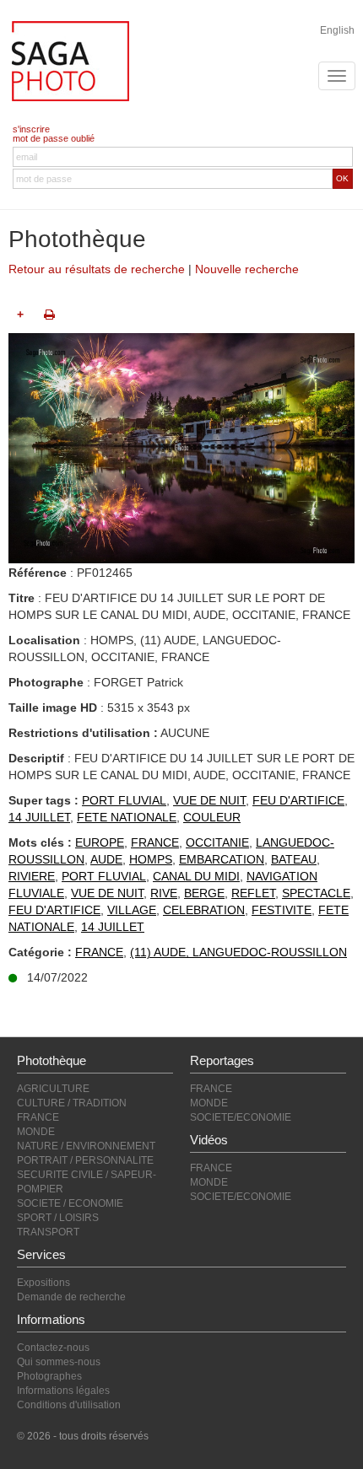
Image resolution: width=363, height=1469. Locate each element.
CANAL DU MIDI (196, 876)
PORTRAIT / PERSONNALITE (85, 1160)
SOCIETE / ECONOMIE (70, 1203)
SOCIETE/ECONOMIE (240, 1117)
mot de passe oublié (54, 138)
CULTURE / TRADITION (72, 1103)
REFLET (253, 893)
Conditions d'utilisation (69, 1405)
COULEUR (212, 817)
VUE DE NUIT (209, 800)
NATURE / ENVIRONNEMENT (86, 1146)
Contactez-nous (53, 1347)
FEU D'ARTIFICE (298, 800)
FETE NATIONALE (126, 817)
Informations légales (63, 1390)
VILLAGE (131, 910)
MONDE (36, 1132)
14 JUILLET (39, 817)
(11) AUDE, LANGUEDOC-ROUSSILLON (238, 952)
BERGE (204, 893)
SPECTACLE (316, 893)
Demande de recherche (71, 1297)
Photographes (49, 1376)
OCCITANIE (217, 842)
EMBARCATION (221, 859)
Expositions (43, 1283)
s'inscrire (31, 129)
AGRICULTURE (53, 1089)
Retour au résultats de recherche (96, 269)
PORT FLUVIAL (124, 800)
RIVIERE (31, 876)
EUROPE (99, 842)
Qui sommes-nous (58, 1362)
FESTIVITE (282, 910)
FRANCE (155, 842)
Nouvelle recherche (247, 269)
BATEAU (294, 859)
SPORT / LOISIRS (58, 1218)
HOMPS (150, 859)
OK (342, 178)
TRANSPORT (48, 1232)
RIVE (163, 893)
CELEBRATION (204, 910)
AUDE (106, 859)
